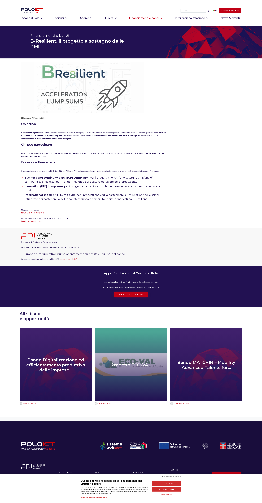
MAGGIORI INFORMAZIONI (32, 213)
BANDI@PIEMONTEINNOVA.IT (131, 294)
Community (136, 472)
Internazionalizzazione (190, 18)
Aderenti (85, 18)
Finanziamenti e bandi (144, 18)
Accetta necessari (166, 489)
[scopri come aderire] (68, 259)
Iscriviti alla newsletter (230, 10)
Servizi (59, 18)
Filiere (109, 18)
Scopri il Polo (30, 18)
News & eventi (230, 18)
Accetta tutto (167, 483)
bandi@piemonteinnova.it (31, 221)
